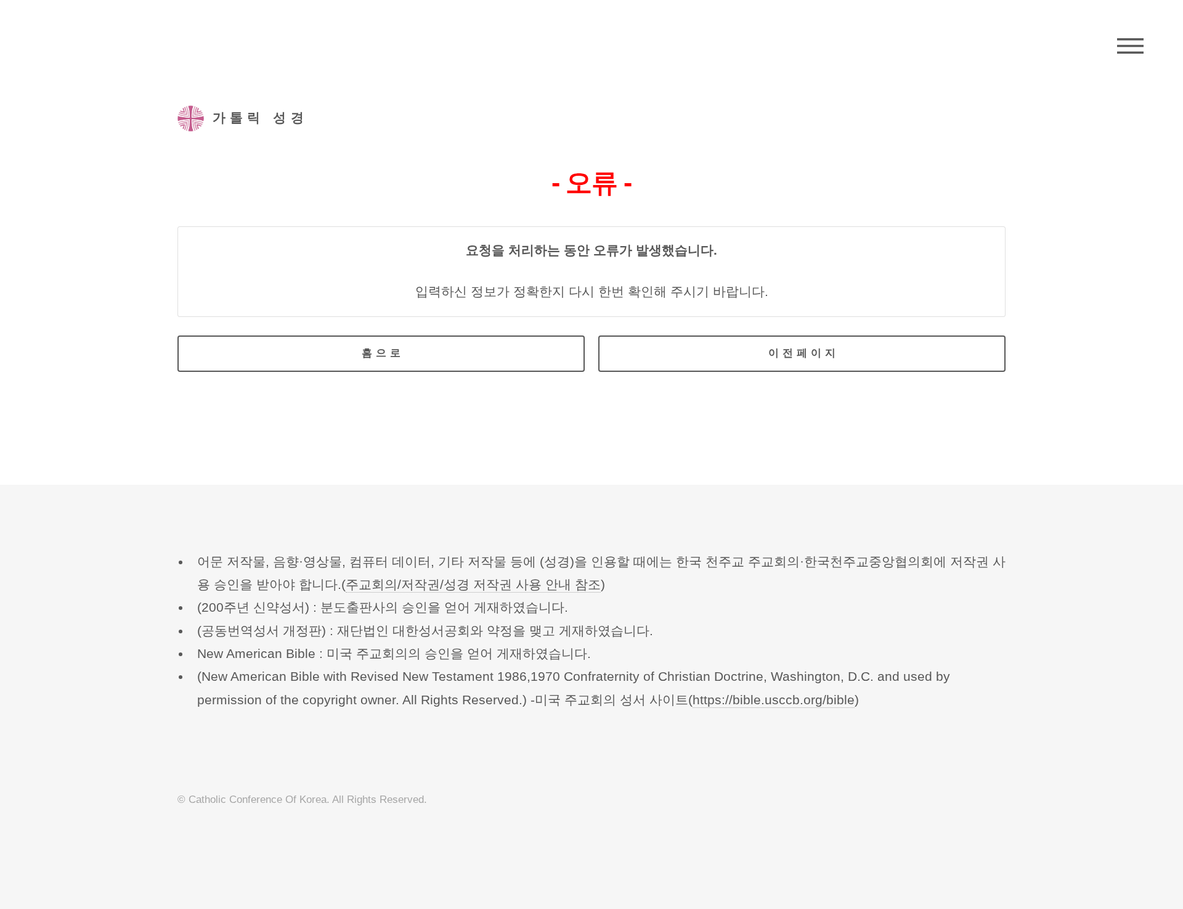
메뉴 (1130, 46)
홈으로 (383, 353)
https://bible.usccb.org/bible (774, 700)
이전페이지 (803, 353)
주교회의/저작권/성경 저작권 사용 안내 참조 (473, 584)
